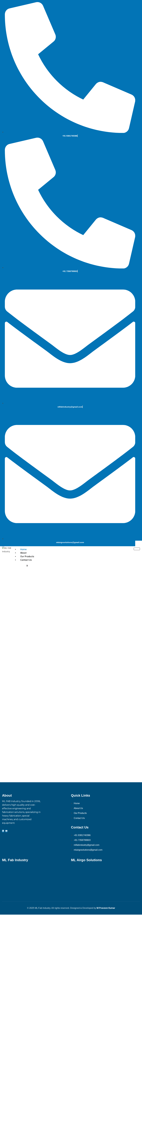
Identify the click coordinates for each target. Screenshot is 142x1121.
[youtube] (6, 831)
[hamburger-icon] (137, 549)
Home (23, 549)
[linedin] (3, 831)
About (23, 552)
